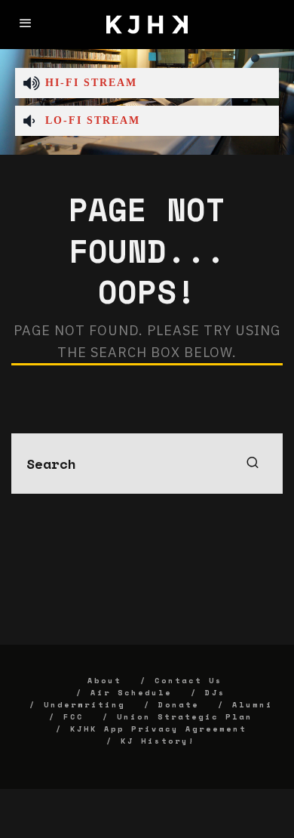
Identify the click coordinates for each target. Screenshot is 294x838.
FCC (73, 716)
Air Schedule (131, 692)
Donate (178, 704)
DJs (215, 692)
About (104, 680)
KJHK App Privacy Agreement (158, 729)
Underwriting (84, 704)
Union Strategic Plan (185, 716)
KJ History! (158, 741)
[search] (252, 463)
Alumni (252, 704)
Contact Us (188, 680)
